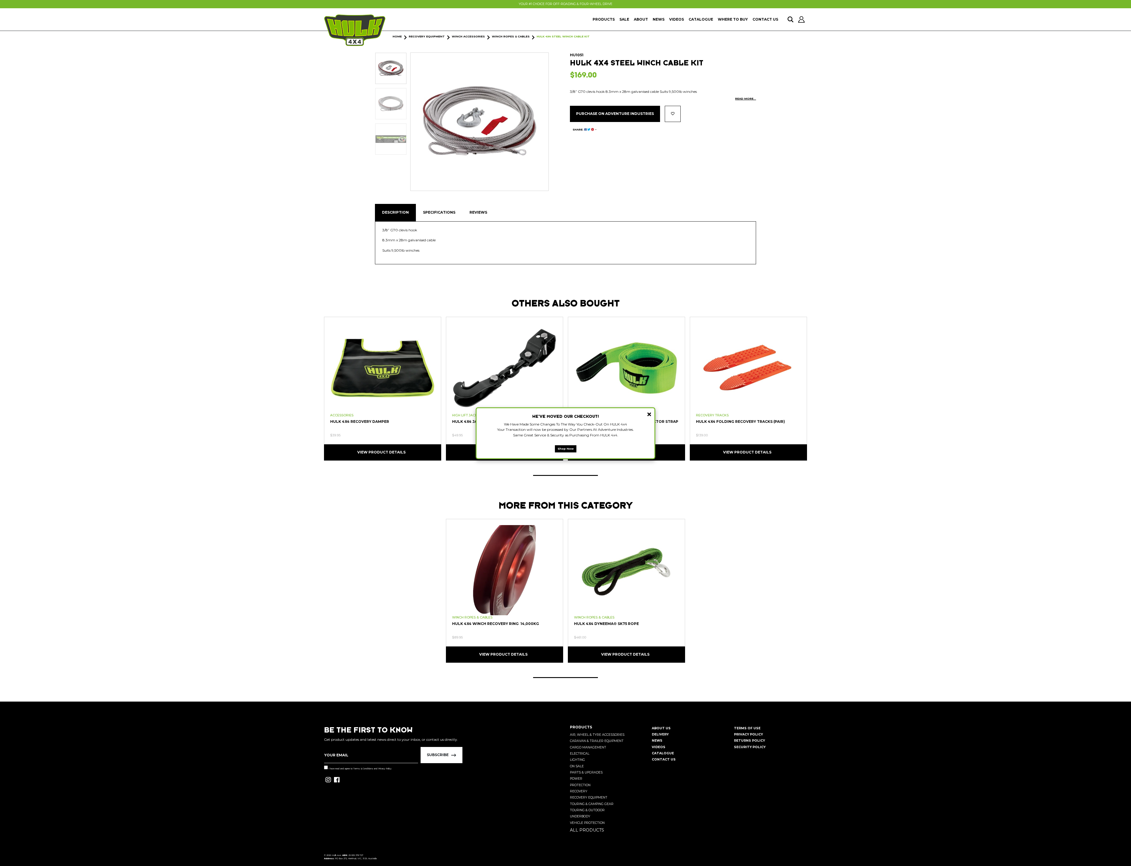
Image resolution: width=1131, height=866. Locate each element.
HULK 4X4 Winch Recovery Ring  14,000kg (495, 623)
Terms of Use (747, 728)
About (641, 19)
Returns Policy (749, 741)
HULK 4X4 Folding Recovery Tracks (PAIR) (740, 421)
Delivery (660, 734)
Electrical (579, 754)
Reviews (478, 212)
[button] (673, 114)
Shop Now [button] (566, 448)
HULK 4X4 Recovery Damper (359, 421)
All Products (587, 830)
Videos (676, 19)
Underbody (580, 816)
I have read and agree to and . (360, 768)
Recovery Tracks (712, 415)
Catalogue (701, 19)
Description (395, 212)
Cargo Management (588, 747)
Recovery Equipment (588, 797)
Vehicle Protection (587, 823)
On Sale (577, 766)
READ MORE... (745, 98)
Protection (580, 785)
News (658, 19)
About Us (661, 728)
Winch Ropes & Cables (472, 617)
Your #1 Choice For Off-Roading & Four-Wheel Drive (565, 4)
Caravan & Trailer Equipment (597, 741)
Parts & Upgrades (586, 772)
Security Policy (749, 747)
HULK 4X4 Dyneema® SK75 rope (606, 623)
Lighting (577, 760)
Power (576, 779)
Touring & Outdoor (587, 810)
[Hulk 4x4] (355, 30)
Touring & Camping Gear (592, 804)
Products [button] (604, 19)
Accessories (341, 415)
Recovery (578, 791)
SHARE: (578, 129)
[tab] (395, 212)
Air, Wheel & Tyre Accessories (597, 735)
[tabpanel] (383, 388)
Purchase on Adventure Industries (615, 113)
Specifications (439, 212)
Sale (624, 19)
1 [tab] (565, 475)
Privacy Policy (384, 768)
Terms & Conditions (363, 768)
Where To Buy (733, 19)
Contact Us (765, 19)
